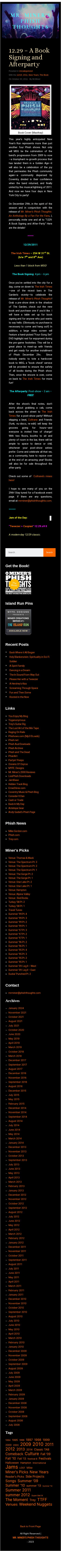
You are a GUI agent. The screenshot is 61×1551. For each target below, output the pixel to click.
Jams (11, 1467)
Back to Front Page (30, 1526)
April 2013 (14, 1177)
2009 (25, 1444)
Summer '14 (47, 1486)
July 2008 (14, 1424)
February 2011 (16, 1290)
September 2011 (17, 1259)
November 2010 (17, 1303)
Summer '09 (28, 1481)
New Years (34, 75)
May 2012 (13, 1225)
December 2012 (17, 1194)
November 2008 (17, 1407)
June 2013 (14, 1168)
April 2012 (13, 1229)
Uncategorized (26, 71)
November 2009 (17, 1355)
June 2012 (14, 1220)
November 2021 (17, 1012)
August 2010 (15, 1316)
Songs (10, 1481)
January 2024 (16, 1008)
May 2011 (13, 1277)
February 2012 (16, 1238)
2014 (29, 1449)
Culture (32, 1454)
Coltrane (33, 419)
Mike (30, 1467)
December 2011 (17, 1246)
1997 (29, 1440)
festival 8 (32, 1458)
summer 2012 (17, 1495)
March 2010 (15, 1337)
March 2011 (14, 1285)
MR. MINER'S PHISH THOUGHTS (30, 21)
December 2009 (17, 1350)
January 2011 (15, 1294)
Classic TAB (41, 1449)
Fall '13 (21, 1458)
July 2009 (14, 1372)
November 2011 (17, 1251)
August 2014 (15, 1120)
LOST (22, 1467)
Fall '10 (10, 1458)
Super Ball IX (37, 1495)
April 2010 (14, 1333)
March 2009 (15, 1389)
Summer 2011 (18, 1490)
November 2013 (17, 1151)
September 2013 (17, 1159)
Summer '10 (15, 1485)
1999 (46, 1440)
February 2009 (16, 1394)
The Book (44, 75)
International (39, 1462)
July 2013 (13, 1164)
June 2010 (14, 1324)
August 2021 (15, 1021)
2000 (8, 1444)
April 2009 (14, 1385)
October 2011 (16, 1255)
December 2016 (17, 1073)
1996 (21, 1440)
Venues (11, 1504)
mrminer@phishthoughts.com (35, 500)
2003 (16, 1445)
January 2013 (16, 1190)
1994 (8, 1440)
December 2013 (17, 1146)
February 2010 (16, 1342)
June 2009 (14, 1376)
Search (49, 552)
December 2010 (17, 1298)
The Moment (16, 1500)
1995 (15, 1440)
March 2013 (15, 1181)
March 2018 (15, 1055)
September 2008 (17, 1416)
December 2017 (17, 1060)
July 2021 (13, 1025)
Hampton (25, 1462)
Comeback (14, 1454)
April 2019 (14, 1042)
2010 (38, 1444)
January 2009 (16, 1398)
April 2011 (13, 1281)
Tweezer (15, 526)
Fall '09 (45, 1454)
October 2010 (16, 1307)
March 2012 (15, 1233)
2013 (20, 1449)
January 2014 (16, 1142)
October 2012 (16, 1203)
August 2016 (15, 1086)
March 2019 (15, 1047)
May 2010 (13, 1329)
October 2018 (16, 1051)
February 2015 (16, 1103)
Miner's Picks (16, 1472)
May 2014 (13, 1133)
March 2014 (15, 1138)
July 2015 (13, 1094)
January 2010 (16, 1346)
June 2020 (14, 1034)
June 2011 (14, 1272)
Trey (32, 1500)
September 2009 (17, 1363)
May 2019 (13, 1038)
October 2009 (16, 1359)
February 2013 (16, 1186)
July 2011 (13, 1268)
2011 (25, 75)
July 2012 (13, 1216)
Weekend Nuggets (35, 1504)
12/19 (19, 75)
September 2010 (17, 1311)
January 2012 (16, 1242)
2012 (10, 1449)
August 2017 (15, 1068)
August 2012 (15, 1212)
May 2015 (13, 1099)
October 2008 (16, 1411)
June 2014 (14, 1129)
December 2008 (17, 1402)
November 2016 (17, 1077)
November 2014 (17, 1112)
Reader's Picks (14, 1476)
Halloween (12, 1462)
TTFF (42, 1500)
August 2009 (15, 1368)
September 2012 (17, 1207)
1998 (37, 1440)
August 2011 (15, 1264)
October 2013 (16, 1155)
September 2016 (17, 1081)
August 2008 (15, 1420)
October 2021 (16, 1016)
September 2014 (17, 1116)
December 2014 (17, 1107)
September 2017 (17, 1064)
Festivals (45, 1458)
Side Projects (35, 1476)
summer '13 (33, 1485)
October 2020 (16, 1029)
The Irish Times (20, 253)
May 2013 (13, 1173)
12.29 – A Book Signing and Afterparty (29, 57)
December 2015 (17, 1090)
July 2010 (13, 1320)
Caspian (28, 526)
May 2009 (14, 1381)
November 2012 (17, 1199)
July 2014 (13, 1125)
